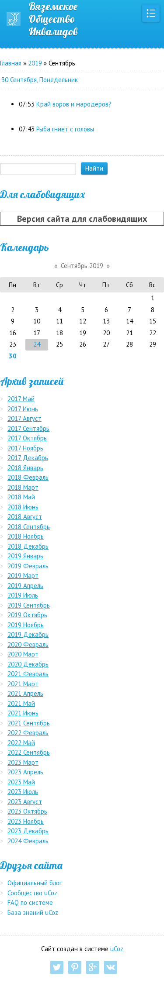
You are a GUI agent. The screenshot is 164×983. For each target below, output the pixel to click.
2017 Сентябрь (28, 428)
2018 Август (24, 516)
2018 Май (21, 497)
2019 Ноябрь (25, 625)
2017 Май (21, 399)
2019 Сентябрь (28, 605)
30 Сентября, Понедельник (39, 80)
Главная (10, 63)
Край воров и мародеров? (74, 104)
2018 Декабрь (28, 546)
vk (110, 967)
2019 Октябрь (27, 615)
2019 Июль (22, 595)
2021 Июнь (22, 713)
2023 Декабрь (28, 831)
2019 (35, 63)
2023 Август (24, 801)
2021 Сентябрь (28, 723)
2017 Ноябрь (25, 448)
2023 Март (22, 762)
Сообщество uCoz (32, 893)
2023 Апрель (25, 772)
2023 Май (21, 782)
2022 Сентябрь (28, 752)
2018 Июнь (22, 507)
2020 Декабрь (28, 664)
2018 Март (22, 487)
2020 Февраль (28, 644)
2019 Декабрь (28, 634)
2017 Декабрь (27, 458)
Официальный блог (34, 883)
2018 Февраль (28, 477)
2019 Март (22, 575)
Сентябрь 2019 (82, 265)
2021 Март (22, 684)
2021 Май (21, 703)
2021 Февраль (28, 674)
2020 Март (22, 654)
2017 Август (24, 418)
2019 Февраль (28, 566)
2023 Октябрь (27, 811)
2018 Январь (25, 468)
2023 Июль (22, 791)
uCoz (116, 949)
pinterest (74, 967)
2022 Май (21, 743)
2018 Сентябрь (28, 526)
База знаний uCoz (32, 912)
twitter (56, 967)
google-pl (92, 967)
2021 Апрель (25, 693)
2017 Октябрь (27, 438)
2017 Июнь (22, 409)
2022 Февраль (28, 733)
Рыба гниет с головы (65, 129)
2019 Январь (25, 556)
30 (13, 356)
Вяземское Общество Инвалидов (52, 19)
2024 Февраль (28, 841)
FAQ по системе (30, 902)
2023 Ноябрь (25, 821)
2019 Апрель (25, 585)
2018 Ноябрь (25, 536)
